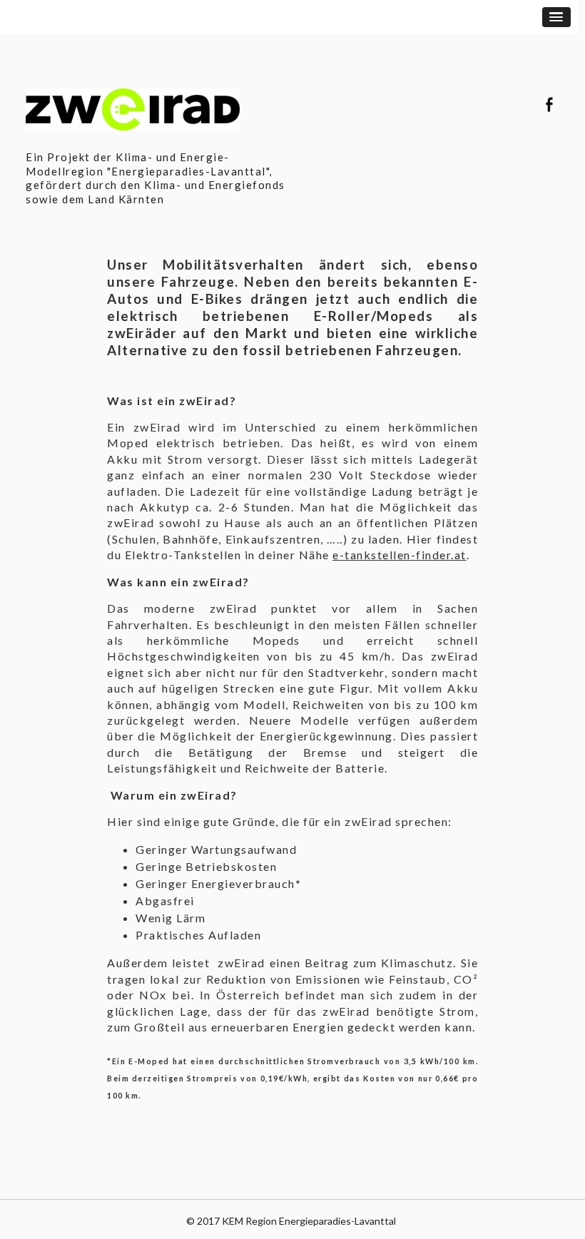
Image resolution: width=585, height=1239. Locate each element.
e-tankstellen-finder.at (399, 554)
